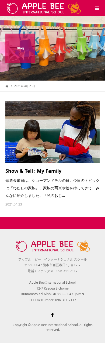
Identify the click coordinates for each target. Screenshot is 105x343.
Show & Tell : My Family (33, 171)
